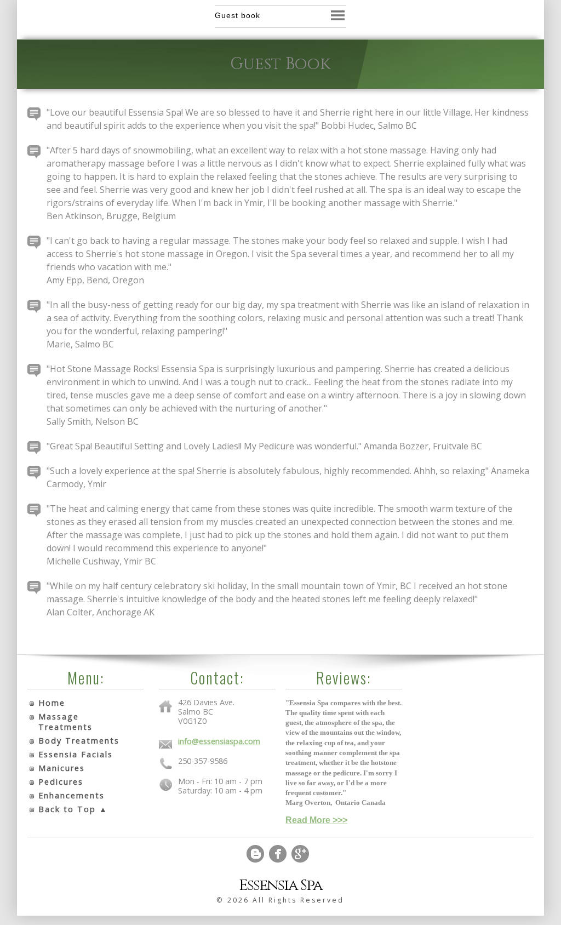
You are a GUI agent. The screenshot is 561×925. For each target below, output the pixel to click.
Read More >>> (316, 820)
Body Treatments (78, 740)
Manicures (61, 768)
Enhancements (71, 795)
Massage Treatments (65, 721)
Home (51, 703)
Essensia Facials (75, 754)
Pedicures (60, 781)
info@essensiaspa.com (219, 741)
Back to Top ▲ (73, 809)
